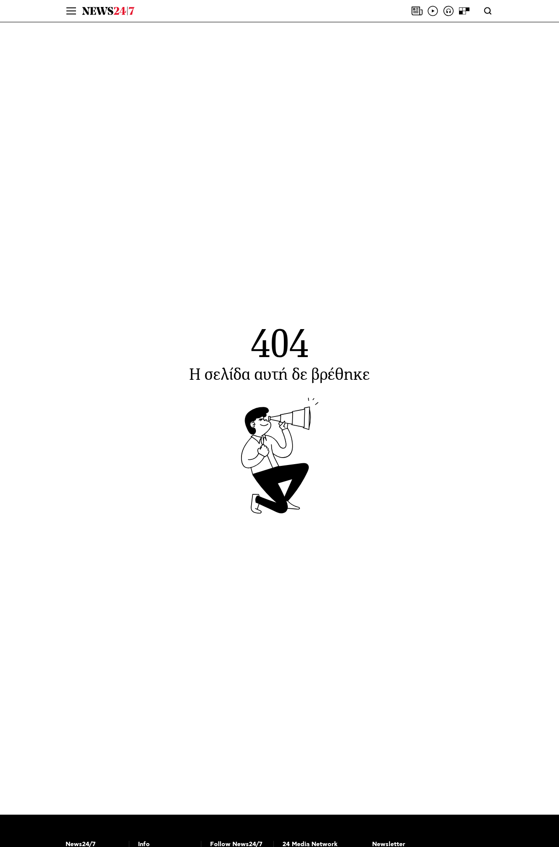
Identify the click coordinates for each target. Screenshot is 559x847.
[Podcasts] (448, 11)
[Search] (487, 11)
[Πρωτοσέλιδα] (417, 11)
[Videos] (432, 11)
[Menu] (71, 11)
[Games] (464, 11)
